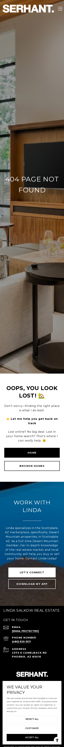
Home (32, 452)
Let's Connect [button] (32, 572)
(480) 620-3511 (21, 641)
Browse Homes (32, 465)
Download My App (32, 584)
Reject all (32, 719)
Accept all (32, 737)
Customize (32, 728)
